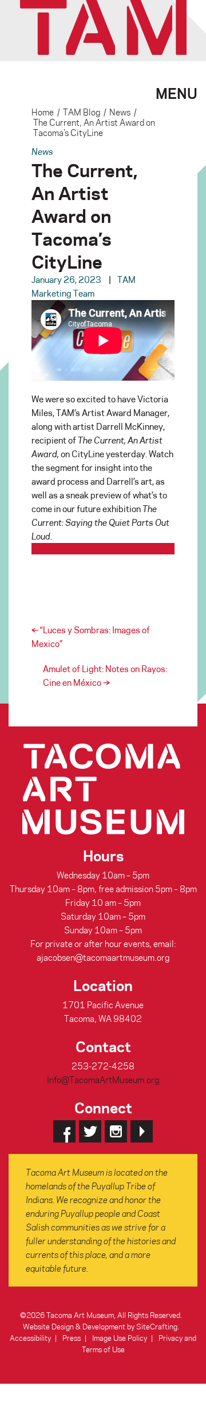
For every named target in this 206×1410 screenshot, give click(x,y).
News (119, 112)
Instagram (116, 1131)
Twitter (90, 1131)
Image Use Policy (119, 1338)
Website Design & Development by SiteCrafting (100, 1326)
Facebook (64, 1131)
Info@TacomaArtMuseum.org (103, 1079)
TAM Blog (81, 112)
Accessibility (30, 1338)
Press (71, 1338)
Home (42, 112)
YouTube (141, 1131)
